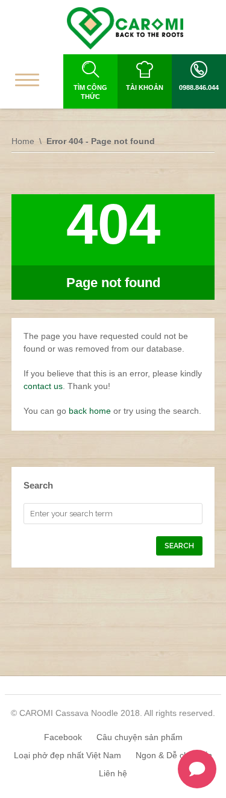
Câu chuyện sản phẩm (139, 737)
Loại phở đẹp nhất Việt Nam (67, 755)
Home (22, 141)
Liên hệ (113, 773)
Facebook (63, 737)
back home (90, 411)
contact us (43, 386)
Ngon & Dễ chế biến (174, 755)
